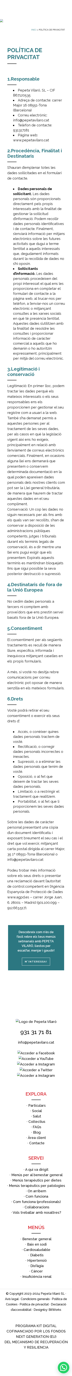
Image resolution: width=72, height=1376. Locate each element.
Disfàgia (37, 1266)
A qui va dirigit (36, 1170)
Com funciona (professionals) (37, 1202)
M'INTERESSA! (36, 961)
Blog (37, 1132)
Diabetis (37, 1255)
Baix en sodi (37, 1244)
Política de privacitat (34, 1304)
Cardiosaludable (37, 1250)
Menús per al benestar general (37, 1175)
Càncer (37, 1271)
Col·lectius (36, 1122)
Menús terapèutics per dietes (36, 1180)
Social (37, 1111)
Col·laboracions (37, 1207)
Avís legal (12, 1299)
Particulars (37, 1105)
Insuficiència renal (36, 1277)
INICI (33, 29)
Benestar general (36, 1239)
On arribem (37, 1191)
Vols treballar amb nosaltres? (37, 1212)
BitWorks (55, 1310)
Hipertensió (37, 1260)
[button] (63, 1367)
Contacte (37, 1143)
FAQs (37, 1127)
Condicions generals (35, 1299)
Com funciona (37, 1196)
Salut (37, 1116)
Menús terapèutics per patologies (37, 1186)
